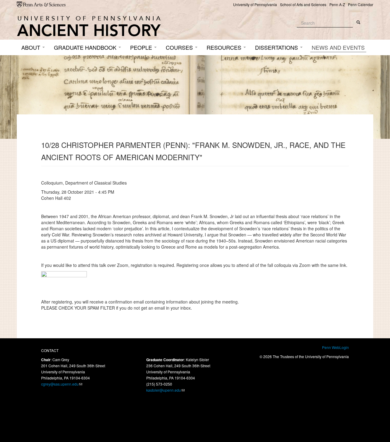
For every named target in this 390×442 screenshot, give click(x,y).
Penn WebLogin (335, 347)
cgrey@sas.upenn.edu (60, 383)
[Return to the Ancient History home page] (89, 26)
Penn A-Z (337, 4)
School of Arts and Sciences (303, 4)
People (142, 47)
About (31, 47)
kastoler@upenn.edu (163, 390)
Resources (225, 47)
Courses (180, 47)
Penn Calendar (360, 4)
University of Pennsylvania (255, 4)
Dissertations (277, 47)
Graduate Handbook (86, 47)
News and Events (338, 47)
